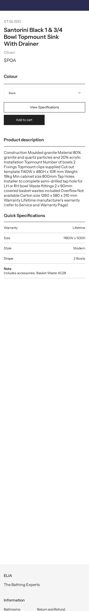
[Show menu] (7, 17)
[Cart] (82, 18)
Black (12, 93)
